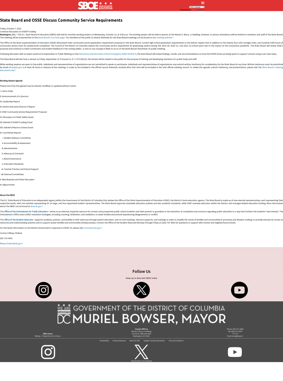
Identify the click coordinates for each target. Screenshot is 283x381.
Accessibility (104, 341)
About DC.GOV (134, 341)
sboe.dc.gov (35, 206)
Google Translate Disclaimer (154, 341)
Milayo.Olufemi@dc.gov (11, 243)
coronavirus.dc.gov (92, 227)
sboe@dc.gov (15, 67)
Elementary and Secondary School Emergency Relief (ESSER (106, 53)
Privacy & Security (119, 341)
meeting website (164, 37)
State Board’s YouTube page (51, 37)
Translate (200, 9)
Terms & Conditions (176, 341)
